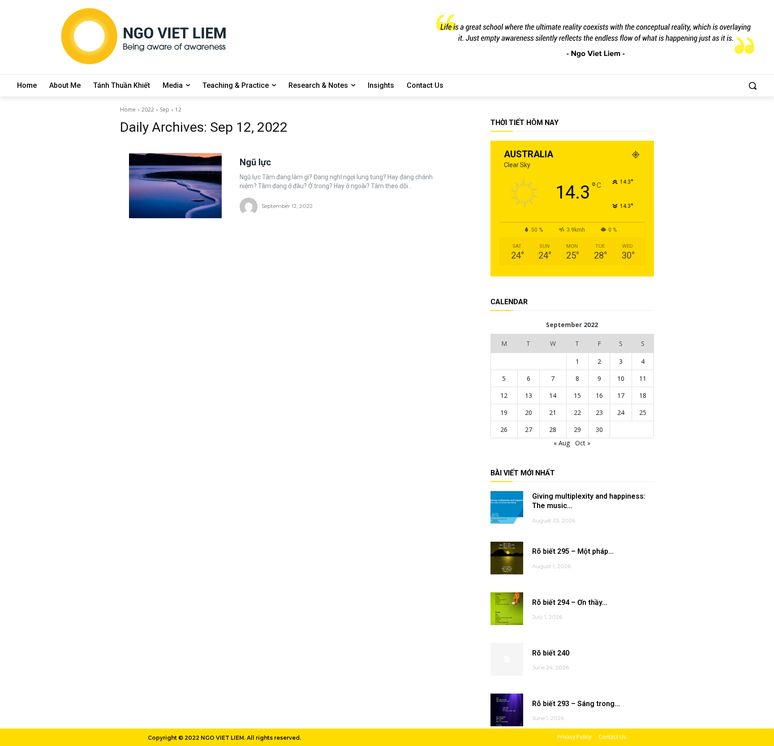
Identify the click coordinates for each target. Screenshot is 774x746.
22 (577, 412)
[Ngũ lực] (175, 185)
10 (620, 378)
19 (503, 412)
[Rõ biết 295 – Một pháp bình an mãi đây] (506, 558)
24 (620, 412)
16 (599, 395)
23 (599, 412)
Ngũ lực (255, 162)
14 (552, 395)
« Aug (562, 443)
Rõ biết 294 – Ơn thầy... (569, 602)
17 (620, 395)
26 (503, 429)
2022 (148, 109)
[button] (752, 85)
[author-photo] (250, 207)
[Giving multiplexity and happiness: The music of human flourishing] (506, 507)
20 (528, 412)
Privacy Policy (574, 737)
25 (642, 412)
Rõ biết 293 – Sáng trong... (576, 703)
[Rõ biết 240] (506, 659)
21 (552, 412)
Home (128, 109)
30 (599, 429)
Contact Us (612, 737)
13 (528, 395)
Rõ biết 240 (550, 653)
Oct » (582, 443)
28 (552, 429)
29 (577, 429)
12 (178, 109)
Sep (164, 109)
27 (528, 429)
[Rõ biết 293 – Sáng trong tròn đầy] (506, 710)
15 (577, 395)
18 (642, 395)
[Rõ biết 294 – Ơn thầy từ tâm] (506, 608)
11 (642, 378)
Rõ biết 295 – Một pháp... (573, 551)
